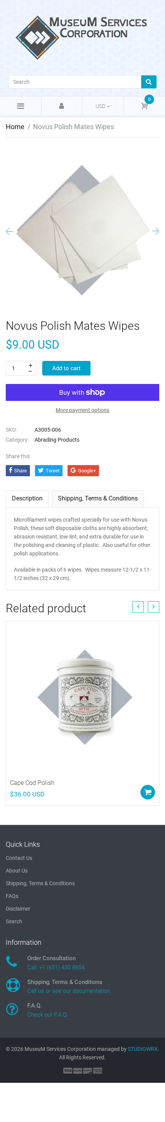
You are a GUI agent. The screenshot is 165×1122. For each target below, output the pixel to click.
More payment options (82, 410)
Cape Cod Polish (32, 782)
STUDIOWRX (143, 1049)
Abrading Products (57, 440)
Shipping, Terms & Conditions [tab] (98, 498)
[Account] (61, 106)
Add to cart (66, 368)
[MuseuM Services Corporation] (82, 37)
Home (15, 127)
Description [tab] (27, 498)
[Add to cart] (147, 792)
